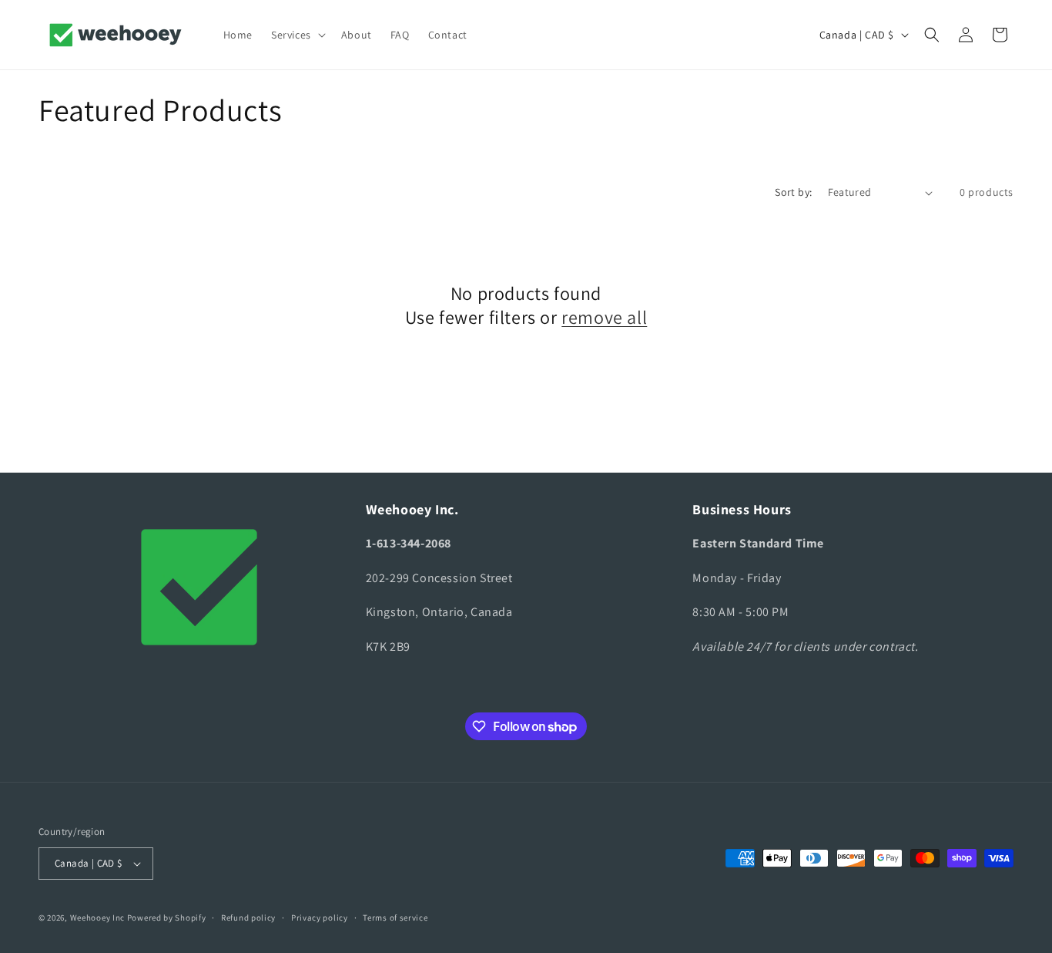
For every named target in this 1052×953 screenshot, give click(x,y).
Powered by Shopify (166, 917)
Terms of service (395, 917)
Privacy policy (319, 917)
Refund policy (248, 917)
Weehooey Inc (97, 917)
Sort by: (793, 192)
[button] (297, 35)
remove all (604, 317)
